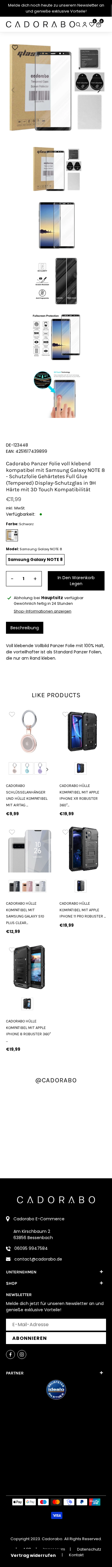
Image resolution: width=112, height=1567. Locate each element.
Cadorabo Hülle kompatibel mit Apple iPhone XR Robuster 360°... (79, 795)
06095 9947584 (31, 1248)
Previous (11, 769)
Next (47, 769)
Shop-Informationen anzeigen (42, 611)
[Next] (98, 90)
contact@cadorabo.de (38, 1259)
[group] (29, 731)
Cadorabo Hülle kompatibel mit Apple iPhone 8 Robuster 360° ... (28, 1030)
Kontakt (76, 1555)
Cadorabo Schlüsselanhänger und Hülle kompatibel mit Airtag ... (26, 795)
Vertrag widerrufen (33, 1555)
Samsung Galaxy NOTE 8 (35, 559)
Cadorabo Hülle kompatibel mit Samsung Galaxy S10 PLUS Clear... (25, 913)
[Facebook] (10, 1354)
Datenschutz (89, 1549)
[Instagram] (21, 1354)
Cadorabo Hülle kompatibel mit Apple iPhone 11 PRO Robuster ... (82, 909)
